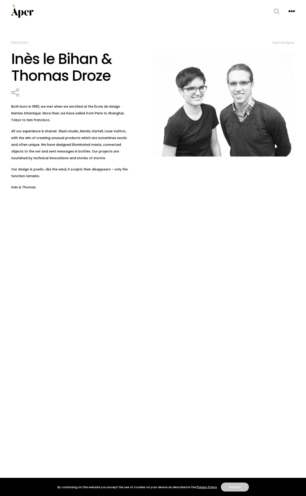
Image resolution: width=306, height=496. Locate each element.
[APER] (22, 11)
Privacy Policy (207, 487)
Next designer (283, 42)
